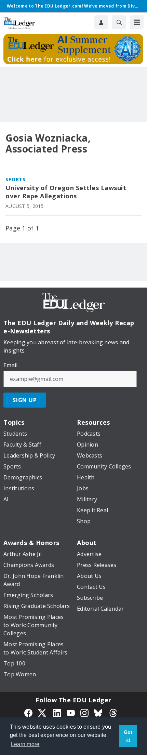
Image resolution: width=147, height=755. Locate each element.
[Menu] (137, 22)
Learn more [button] (25, 744)
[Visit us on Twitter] (43, 712)
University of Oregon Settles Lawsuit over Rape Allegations (65, 192)
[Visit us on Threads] (113, 712)
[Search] (119, 22)
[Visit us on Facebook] (28, 712)
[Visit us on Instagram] (84, 712)
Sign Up (25, 400)
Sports (15, 179)
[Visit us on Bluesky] (99, 712)
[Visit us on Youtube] (71, 712)
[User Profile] (101, 22)
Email (10, 365)
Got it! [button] (128, 736)
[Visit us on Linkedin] (57, 712)
